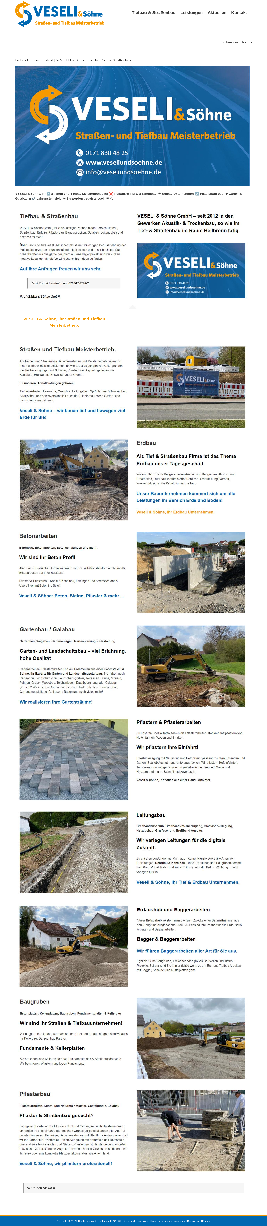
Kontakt (206, 1221)
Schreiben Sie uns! (41, 1188)
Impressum (179, 1221)
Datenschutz (194, 1221)
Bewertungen (165, 1221)
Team (138, 1221)
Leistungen (104, 1221)
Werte (146, 1221)
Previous (232, 42)
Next (245, 42)
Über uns (129, 1221)
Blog (153, 1221)
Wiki (120, 1221)
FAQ (113, 1221)
